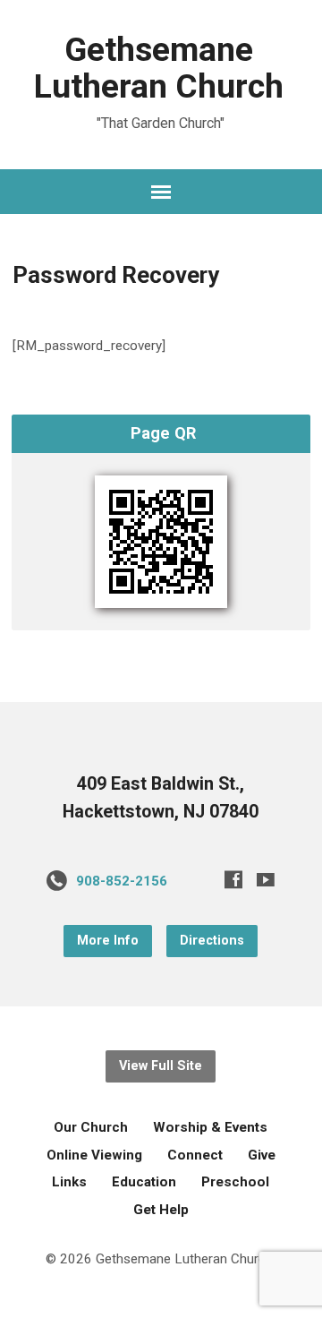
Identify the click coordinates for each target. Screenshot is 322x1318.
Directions (212, 940)
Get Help (161, 1210)
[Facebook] (233, 879)
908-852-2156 (121, 881)
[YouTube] (266, 879)
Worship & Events (210, 1127)
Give (261, 1155)
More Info (108, 940)
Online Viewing (94, 1155)
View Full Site (160, 1066)
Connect (195, 1155)
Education (144, 1182)
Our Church (91, 1127)
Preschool (235, 1182)
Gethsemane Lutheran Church (159, 68)
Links (69, 1182)
